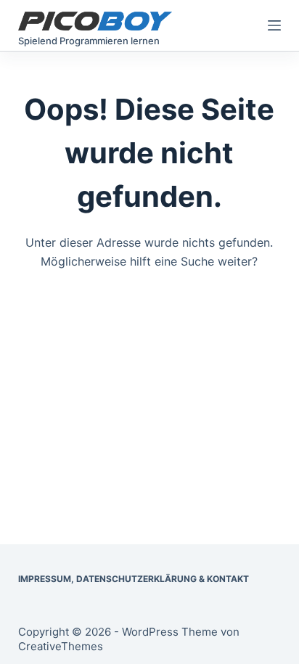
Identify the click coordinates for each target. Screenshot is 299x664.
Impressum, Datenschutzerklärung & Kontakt (133, 578)
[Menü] (274, 25)
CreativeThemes (60, 646)
